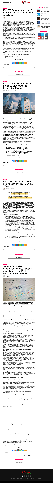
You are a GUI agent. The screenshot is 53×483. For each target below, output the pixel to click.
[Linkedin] (17, 63)
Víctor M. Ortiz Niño (9, 189)
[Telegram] (23, 63)
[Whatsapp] (20, 63)
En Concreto (8, 276)
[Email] (21, 63)
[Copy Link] (24, 63)
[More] (26, 63)
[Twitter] (14, 63)
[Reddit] (15, 63)
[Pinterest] (18, 63)
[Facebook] (12, 63)
